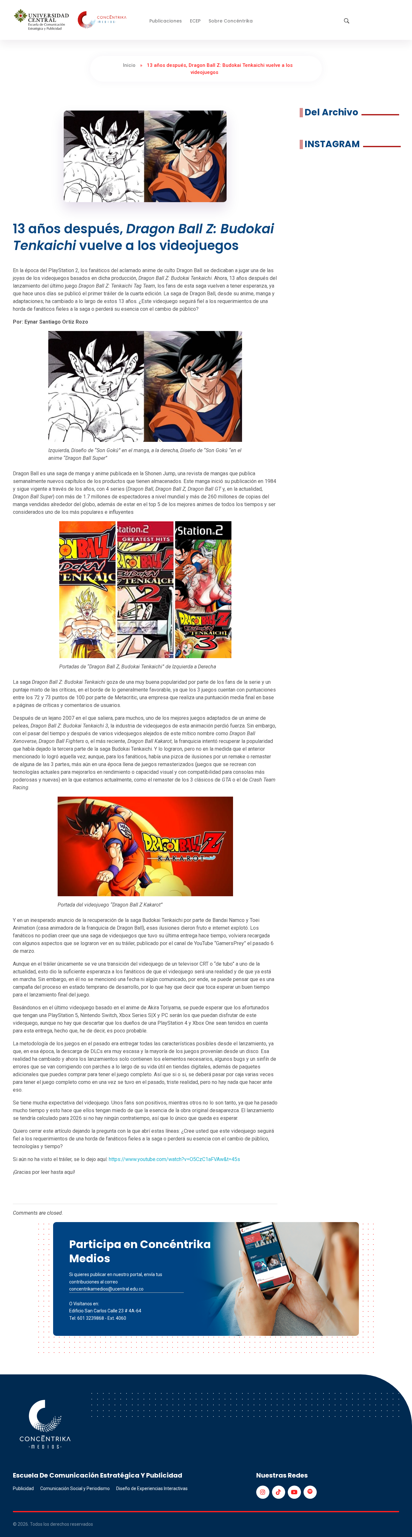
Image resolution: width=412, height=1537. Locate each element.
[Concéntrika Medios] (71, 20)
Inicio (129, 65)
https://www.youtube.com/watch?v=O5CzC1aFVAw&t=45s (174, 1159)
